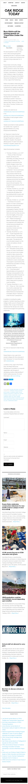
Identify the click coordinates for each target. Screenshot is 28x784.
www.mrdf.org (16, 376)
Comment (7, 417)
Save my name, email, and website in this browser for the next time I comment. (13, 458)
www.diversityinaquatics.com (11, 145)
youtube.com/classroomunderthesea (14, 115)
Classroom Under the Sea (16, 392)
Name (5, 432)
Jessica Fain (14, 395)
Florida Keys (16, 393)
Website (6, 447)
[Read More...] (16, 521)
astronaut (12, 390)
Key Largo (14, 396)
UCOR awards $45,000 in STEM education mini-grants (12, 553)
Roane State (9, 399)
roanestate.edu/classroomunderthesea (14, 111)
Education (16, 389)
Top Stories (21, 389)
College (11, 389)
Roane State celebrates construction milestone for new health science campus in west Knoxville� (13, 506)
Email (5, 440)
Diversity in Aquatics (8, 393)
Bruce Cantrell (19, 390)
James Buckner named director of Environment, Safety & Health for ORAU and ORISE (13, 727)
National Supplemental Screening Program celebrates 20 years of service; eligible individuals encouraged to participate (13, 733)
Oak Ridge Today (14, 12)
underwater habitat (12, 400)
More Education (6, 708)
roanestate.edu (10, 361)
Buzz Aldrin (6, 392)
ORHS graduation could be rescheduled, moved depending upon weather (13, 599)
